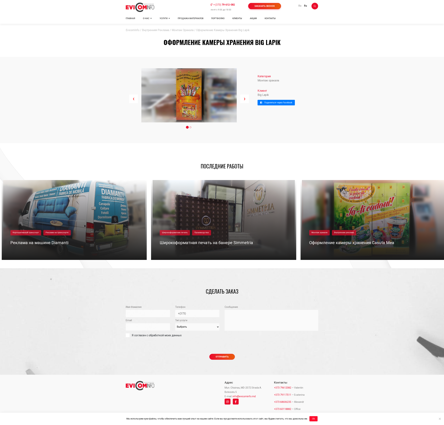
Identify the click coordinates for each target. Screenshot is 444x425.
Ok (313, 419)
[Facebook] (236, 401)
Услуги (164, 18)
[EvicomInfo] (140, 7)
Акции (253, 18)
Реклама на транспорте (55, 232)
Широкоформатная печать (173, 232)
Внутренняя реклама (342, 232)
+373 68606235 (282, 402)
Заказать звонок (264, 6)
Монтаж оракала (318, 232)
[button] (187, 127)
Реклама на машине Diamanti (38, 242)
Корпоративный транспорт (24, 232)
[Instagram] (228, 401)
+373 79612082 (282, 387)
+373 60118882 (282, 409)
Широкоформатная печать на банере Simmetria (204, 242)
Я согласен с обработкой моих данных (157, 335)
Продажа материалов (190, 18)
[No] (439, 418)
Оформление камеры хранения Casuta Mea (350, 242)
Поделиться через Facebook (278, 102)
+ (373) (224, 4)
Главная (130, 18)
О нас (146, 18)
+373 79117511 (282, 394)
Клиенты (237, 18)
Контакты (270, 18)
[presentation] (133, 98)
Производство (200, 232)
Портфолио (218, 18)
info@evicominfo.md (244, 396)
